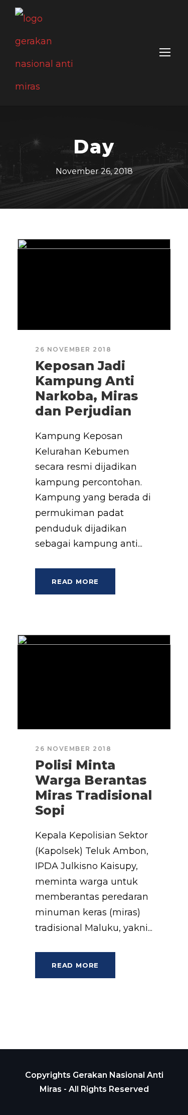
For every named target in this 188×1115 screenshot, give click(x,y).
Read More (75, 581)
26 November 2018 (73, 349)
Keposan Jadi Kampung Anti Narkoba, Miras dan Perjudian (86, 388)
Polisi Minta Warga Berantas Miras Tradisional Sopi (93, 787)
